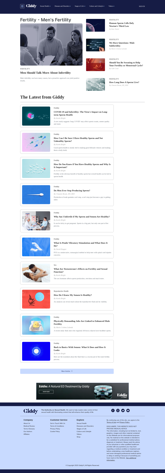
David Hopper (61, 249)
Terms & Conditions (57, 426)
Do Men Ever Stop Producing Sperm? (72, 190)
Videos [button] (111, 6)
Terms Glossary (29, 429)
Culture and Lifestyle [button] (96, 6)
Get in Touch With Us (57, 423)
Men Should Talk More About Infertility (45, 72)
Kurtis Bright (60, 118)
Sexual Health (82, 423)
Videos (79, 434)
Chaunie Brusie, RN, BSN (119, 85)
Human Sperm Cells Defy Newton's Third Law (121, 24)
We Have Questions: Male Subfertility (121, 44)
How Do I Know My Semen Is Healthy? (73, 295)
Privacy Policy (55, 429)
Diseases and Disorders (85, 426)
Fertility (25, 69)
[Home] (31, 6)
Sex (55, 265)
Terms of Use (111, 422)
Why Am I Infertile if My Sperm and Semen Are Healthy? (82, 216)
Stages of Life (81, 429)
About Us (27, 423)
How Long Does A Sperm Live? (124, 82)
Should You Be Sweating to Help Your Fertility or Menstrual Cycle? (126, 64)
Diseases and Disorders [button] (62, 6)
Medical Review (29, 426)
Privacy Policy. (125, 422)
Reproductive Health (61, 291)
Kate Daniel (115, 29)
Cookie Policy (55, 431)
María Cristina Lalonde (119, 49)
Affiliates (27, 434)
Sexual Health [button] (44, 6)
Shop (78, 437)
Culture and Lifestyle (84, 431)
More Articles (65, 371)
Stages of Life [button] (79, 6)
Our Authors (28, 431)
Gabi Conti (115, 68)
